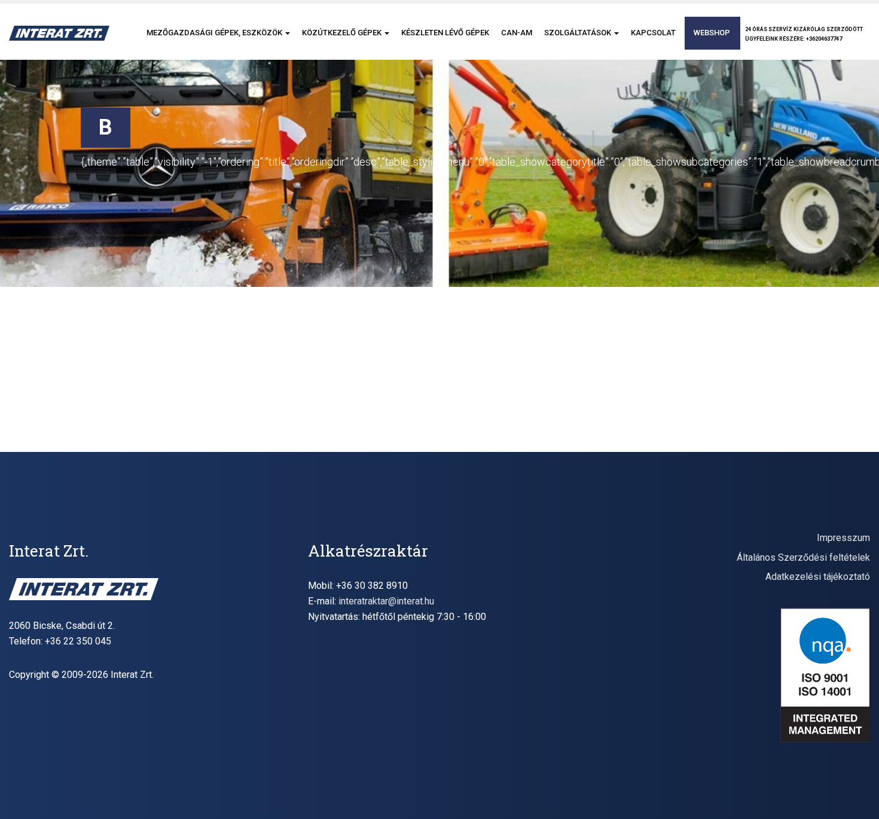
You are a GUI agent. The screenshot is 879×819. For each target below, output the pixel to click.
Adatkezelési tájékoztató (817, 576)
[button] (287, 32)
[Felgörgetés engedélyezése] (855, 795)
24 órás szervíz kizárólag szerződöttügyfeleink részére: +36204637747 (804, 34)
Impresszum (843, 537)
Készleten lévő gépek (445, 32)
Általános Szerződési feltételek (803, 557)
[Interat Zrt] (59, 33)
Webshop (712, 32)
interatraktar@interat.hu (386, 601)
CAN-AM (516, 32)
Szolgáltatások (578, 32)
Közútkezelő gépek (342, 32)
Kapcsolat (653, 32)
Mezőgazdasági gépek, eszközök (215, 32)
